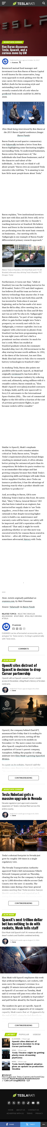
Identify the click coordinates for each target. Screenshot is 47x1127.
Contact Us (33, 1110)
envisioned (16, 373)
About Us (20, 1110)
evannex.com (8, 601)
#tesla (12, 1078)
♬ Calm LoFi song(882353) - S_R (16, 1080)
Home (10, 1110)
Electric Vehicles (27, 614)
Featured (19, 616)
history (27, 539)
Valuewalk (10, 144)
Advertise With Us (15, 1113)
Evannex (15, 62)
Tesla (5, 618)
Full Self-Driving (34, 616)
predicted (6, 93)
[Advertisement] (23, 195)
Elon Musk (8, 616)
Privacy (39, 1113)
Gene (14, 690)
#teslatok (20, 1078)
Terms (30, 1113)
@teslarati (6, 1075)
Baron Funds (23, 135)
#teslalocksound (32, 1078)
